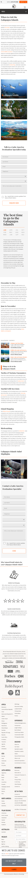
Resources (18, 768)
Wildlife (4, 837)
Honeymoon (18, 725)
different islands (6, 411)
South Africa (4, 737)
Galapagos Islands (6, 786)
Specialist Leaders (19, 749)
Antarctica (4, 813)
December (7, 27)
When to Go (17, 758)
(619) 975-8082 (19, 803)
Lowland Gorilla (18, 708)
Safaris (16, 753)
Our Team (17, 746)
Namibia (3, 730)
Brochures (17, 770)
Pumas (16, 715)
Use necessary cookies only (14, 862)
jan (4, 230)
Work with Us (18, 772)
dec (23, 234)
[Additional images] (11, 469)
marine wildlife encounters (6, 51)
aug (17, 232)
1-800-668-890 (23, 805)
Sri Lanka (4, 765)
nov (23, 232)
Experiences (18, 720)
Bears (3, 839)
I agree (14, 869)
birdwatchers (22, 431)
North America (6, 798)
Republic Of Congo (6, 732)
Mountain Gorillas (19, 706)
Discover (17, 742)
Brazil (3, 777)
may (10, 232)
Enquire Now (14, 203)
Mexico (3, 791)
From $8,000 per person (15, 347)
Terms (16, 777)
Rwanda (3, 735)
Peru (3, 793)
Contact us (20, 815)
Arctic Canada (5, 815)
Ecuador (3, 784)
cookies (6, 853)
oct (23, 230)
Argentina (4, 772)
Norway (3, 822)
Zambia (3, 746)
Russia (3, 763)
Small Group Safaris (19, 732)
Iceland (3, 820)
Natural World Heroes (20, 756)
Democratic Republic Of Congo (9, 714)
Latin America (6, 770)
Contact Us (23, 2)
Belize (3, 775)
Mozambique (5, 728)
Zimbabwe (4, 748)
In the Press (17, 782)
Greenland (4, 817)
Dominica (4, 805)
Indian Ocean (5, 718)
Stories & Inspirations (19, 760)
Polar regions (6, 810)
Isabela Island (21, 381)
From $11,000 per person (16, 354)
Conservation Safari (19, 734)
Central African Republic (7, 709)
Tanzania (4, 741)
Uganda (3, 744)
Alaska (3, 801)
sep (17, 234)
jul (17, 230)
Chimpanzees (18, 711)
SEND (14, 551)
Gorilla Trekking (5, 846)
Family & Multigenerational (21, 723)
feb (5, 232)
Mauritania (4, 725)
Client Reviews (18, 784)
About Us (17, 744)
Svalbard (4, 824)
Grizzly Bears (17, 713)
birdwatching (12, 64)
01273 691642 (19, 798)
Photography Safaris (19, 737)
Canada (3, 803)
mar (4, 234)
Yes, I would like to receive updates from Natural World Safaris (15, 197)
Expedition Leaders (19, 751)
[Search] (1, 2)
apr (11, 230)
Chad (3, 711)
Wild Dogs (17, 704)
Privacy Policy (18, 779)
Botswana (4, 707)
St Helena (4, 739)
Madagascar (4, 723)
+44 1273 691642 (22, 800)
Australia (4, 832)
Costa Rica (4, 782)
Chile (3, 779)
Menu (3, 11)
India (3, 758)
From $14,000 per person (16, 361)
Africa (4, 704)
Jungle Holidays (18, 727)
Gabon (3, 716)
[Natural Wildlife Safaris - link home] (14, 6)
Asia (3, 754)
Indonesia (4, 760)
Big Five (3, 844)
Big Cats (3, 841)
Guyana (3, 789)
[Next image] (25, 469)
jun (11, 234)
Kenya (3, 721)
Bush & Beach (18, 730)
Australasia (5, 829)
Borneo (3, 756)
